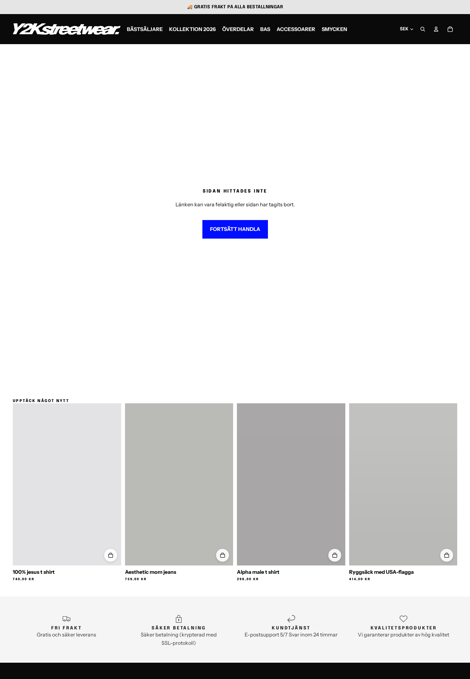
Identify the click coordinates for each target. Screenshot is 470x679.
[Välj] (110, 555)
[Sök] (423, 29)
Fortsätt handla (235, 229)
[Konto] (436, 29)
